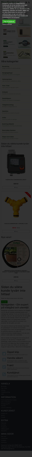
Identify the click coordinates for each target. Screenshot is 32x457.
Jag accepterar (9, 21)
